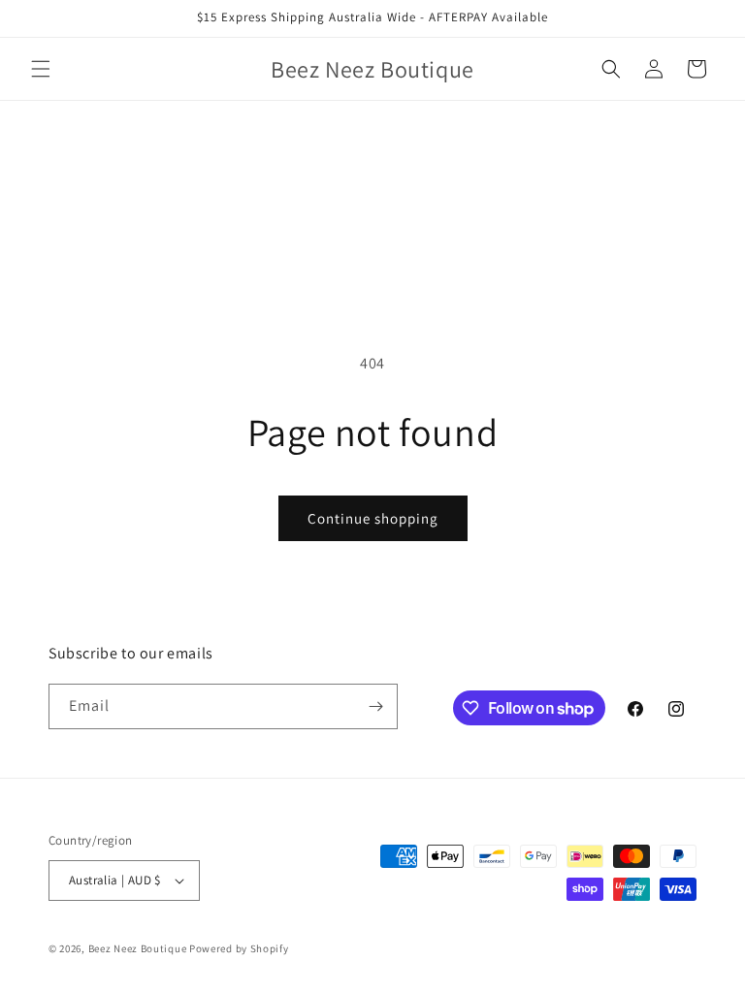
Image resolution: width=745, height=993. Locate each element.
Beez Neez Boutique (138, 948)
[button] (40, 69)
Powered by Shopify (239, 948)
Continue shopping (373, 518)
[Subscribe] (375, 706)
